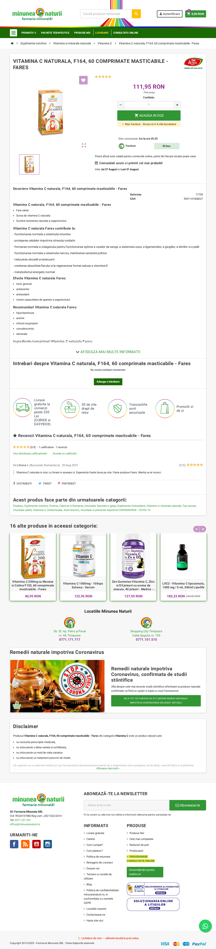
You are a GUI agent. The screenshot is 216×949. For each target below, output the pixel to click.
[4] (106, 77)
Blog (89, 884)
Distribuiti (24, 483)
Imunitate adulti (22, 510)
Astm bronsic (71, 510)
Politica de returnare (98, 856)
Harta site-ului (94, 920)
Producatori (136, 850)
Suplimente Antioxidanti (131, 505)
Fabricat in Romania (71, 505)
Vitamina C (39, 510)
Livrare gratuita (95, 833)
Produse (18, 505)
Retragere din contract (99, 862)
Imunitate (90, 505)
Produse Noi (137, 833)
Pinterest (68, 483)
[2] (99, 77)
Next (203, 529)
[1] (96, 77)
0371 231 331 (23, 820)
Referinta (135, 194)
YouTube (36, 844)
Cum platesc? (94, 850)
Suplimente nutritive (36, 505)
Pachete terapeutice (55, 32)
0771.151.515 (146, 639)
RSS (25, 844)
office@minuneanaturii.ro (25, 824)
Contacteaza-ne (95, 914)
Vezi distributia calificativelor (30, 453)
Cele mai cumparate (141, 839)
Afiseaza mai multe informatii (110, 352)
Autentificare (169, 14)
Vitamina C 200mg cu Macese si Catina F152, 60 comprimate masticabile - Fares (33, 585)
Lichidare (101, 32)
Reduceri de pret (139, 844)
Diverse (53, 505)
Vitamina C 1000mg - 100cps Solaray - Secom (83, 585)
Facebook (14, 844)
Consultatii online (125, 32)
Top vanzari (189, 505)
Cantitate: (149, 97)
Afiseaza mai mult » (108, 768)
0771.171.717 (69, 639)
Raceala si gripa (106, 505)
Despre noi (92, 868)
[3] (103, 77)
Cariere (90, 839)
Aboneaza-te (189, 805)
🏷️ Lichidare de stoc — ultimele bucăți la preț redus (108, 938)
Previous (196, 529)
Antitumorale (54, 510)
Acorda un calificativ (65, 453)
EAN (132, 198)
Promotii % (29, 32)
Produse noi (82, 32)
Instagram (47, 844)
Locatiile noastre (96, 908)
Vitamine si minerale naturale (164, 505)
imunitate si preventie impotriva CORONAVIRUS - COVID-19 (115, 510)
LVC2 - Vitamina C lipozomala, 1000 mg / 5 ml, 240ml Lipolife (183, 585)
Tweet (47, 483)
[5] (109, 77)
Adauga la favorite (83, 80)
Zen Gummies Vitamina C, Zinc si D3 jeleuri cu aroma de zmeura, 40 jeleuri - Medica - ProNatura (133, 585)
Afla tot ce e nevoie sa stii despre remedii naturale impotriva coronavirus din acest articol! (156, 700)
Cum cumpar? (94, 844)
